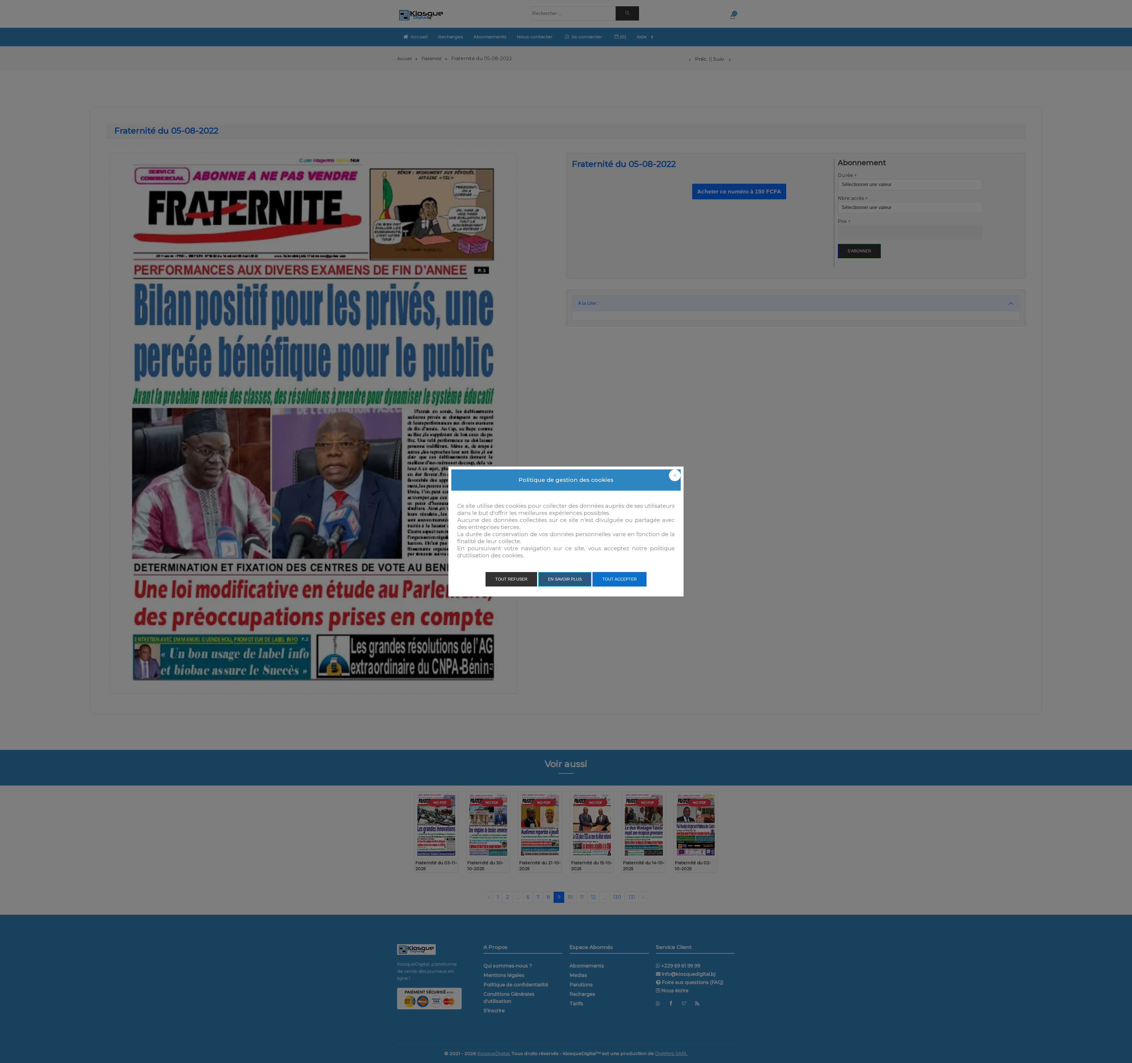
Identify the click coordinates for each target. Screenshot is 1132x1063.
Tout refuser (511, 579)
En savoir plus (565, 579)
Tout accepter (619, 579)
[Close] (675, 475)
